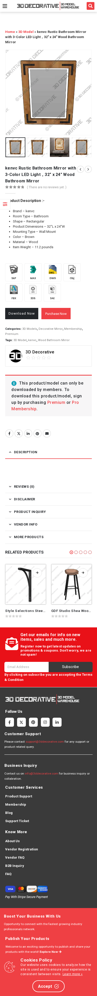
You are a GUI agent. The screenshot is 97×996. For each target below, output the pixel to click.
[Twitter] (21, 722)
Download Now (22, 313)
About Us (12, 841)
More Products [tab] (29, 537)
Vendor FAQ (14, 857)
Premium (11, 334)
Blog (9, 813)
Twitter (18, 433)
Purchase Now (56, 314)
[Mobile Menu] (5, 6)
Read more (37, 572)
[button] (90, 6)
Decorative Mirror (51, 329)
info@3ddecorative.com (41, 773)
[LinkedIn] (57, 722)
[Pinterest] (33, 722)
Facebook (9, 433)
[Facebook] (9, 722)
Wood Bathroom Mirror (54, 340)
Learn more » (73, 974)
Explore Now (49, 952)
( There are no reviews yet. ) (46, 187)
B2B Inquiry (14, 866)
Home (10, 32)
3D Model (26, 32)
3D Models (29, 329)
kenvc (32, 340)
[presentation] (12, 92)
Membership (73, 329)
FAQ (8, 874)
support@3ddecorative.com (45, 741)
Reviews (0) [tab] (24, 486)
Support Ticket (17, 821)
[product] (25, 584)
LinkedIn (28, 433)
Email (47, 433)
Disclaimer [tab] (24, 499)
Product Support (18, 796)
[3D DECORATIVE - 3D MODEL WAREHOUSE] (48, 5)
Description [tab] (26, 452)
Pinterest (37, 433)
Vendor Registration (21, 849)
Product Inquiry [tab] (30, 512)
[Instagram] (45, 722)
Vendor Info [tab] (26, 524)
